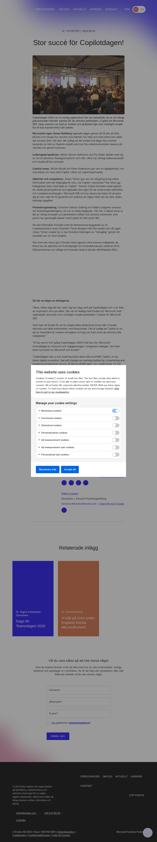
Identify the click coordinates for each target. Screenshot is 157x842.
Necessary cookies (51, 410)
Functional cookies (51, 418)
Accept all (70, 469)
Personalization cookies (54, 432)
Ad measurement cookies (55, 440)
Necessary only (47, 469)
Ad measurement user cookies (57, 447)
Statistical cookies (51, 425)
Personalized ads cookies (55, 454)
